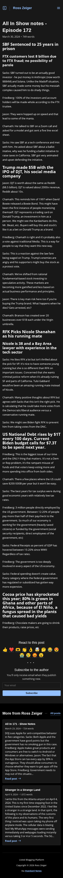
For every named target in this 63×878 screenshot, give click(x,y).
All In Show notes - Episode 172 (24, 27)
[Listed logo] (4, 8)
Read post (11, 778)
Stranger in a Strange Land (22, 789)
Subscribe (32, 693)
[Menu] (58, 8)
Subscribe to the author (31, 670)
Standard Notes (33, 870)
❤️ (11, 649)
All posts (55, 713)
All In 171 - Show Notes (20, 724)
